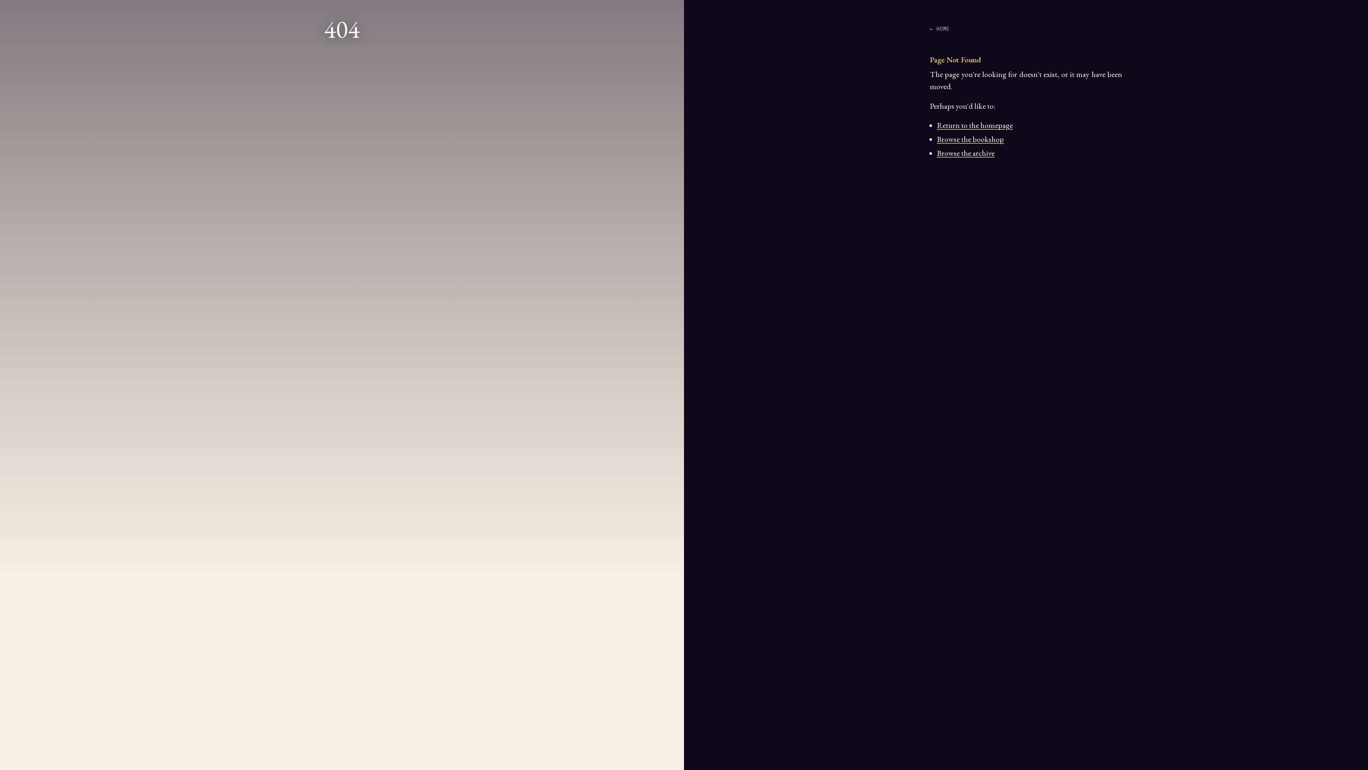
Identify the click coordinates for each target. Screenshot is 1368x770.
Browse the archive (966, 153)
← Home (940, 29)
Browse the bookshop (970, 139)
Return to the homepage (975, 125)
